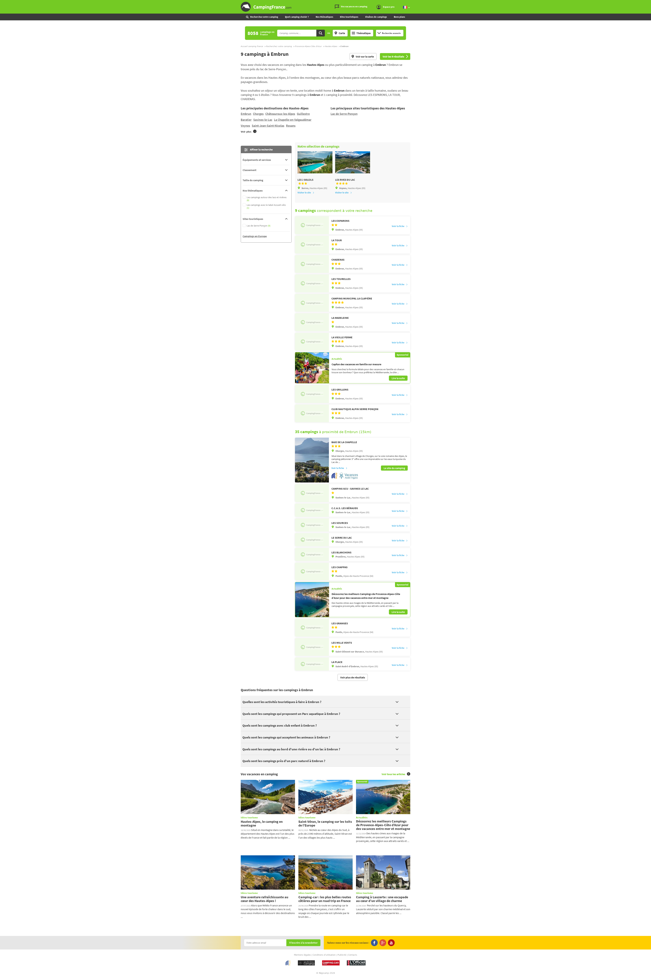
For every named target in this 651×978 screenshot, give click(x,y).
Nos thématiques (324, 16)
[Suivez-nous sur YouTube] (391, 942)
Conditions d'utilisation (324, 955)
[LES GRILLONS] (312, 394)
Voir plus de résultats (352, 677)
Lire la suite (398, 378)
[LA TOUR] (312, 244)
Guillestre (303, 114)
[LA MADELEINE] (312, 322)
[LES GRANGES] (312, 628)
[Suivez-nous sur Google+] (382, 942)
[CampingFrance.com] (325, 7)
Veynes (245, 126)
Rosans (290, 126)
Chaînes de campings (376, 16)
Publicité (342, 955)
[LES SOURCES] (312, 524)
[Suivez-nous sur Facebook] (374, 942)
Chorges (258, 114)
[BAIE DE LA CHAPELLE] (312, 460)
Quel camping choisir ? (297, 16)
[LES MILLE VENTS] (312, 647)
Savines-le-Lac (262, 120)
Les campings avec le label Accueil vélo (266, 206)
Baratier (246, 120)
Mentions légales (302, 955)
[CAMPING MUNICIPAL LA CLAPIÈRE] (312, 303)
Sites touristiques (349, 16)
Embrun (246, 114)
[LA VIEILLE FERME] (312, 341)
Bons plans (399, 16)
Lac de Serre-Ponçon (344, 114)
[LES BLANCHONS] (312, 554)
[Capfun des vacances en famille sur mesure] (312, 367)
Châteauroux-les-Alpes (280, 114)
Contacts (352, 955)
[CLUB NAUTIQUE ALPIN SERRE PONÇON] (312, 413)
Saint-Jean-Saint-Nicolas (268, 126)
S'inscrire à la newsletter (303, 943)
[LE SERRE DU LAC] (312, 539)
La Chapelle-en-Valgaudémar (292, 120)
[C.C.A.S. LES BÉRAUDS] (312, 510)
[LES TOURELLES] (312, 283)
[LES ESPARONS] (312, 225)
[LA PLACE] (312, 664)
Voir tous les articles (393, 774)
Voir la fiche (398, 226)
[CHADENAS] (312, 264)
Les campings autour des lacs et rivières (267, 199)
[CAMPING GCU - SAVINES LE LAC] (312, 493)
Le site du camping (394, 468)
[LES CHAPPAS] (312, 571)
